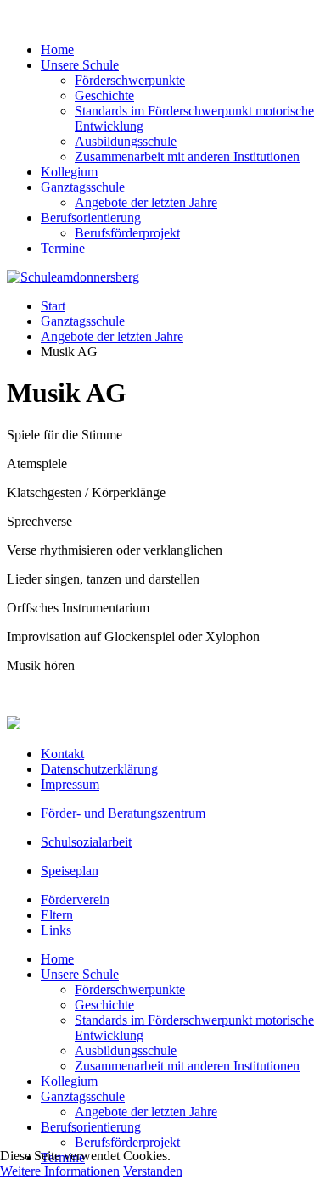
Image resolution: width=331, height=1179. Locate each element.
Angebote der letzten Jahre (146, 202)
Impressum (70, 784)
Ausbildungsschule (126, 141)
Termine (63, 248)
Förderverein (75, 899)
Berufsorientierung (91, 217)
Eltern (57, 915)
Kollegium (69, 172)
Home (57, 49)
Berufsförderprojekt (127, 233)
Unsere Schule (80, 65)
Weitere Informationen (60, 1171)
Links (56, 930)
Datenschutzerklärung (99, 769)
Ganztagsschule (83, 187)
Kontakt (62, 753)
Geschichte (104, 95)
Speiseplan (69, 870)
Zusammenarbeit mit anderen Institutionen (187, 156)
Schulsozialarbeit (86, 842)
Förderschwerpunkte (130, 80)
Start (53, 306)
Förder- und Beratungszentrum (123, 813)
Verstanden (152, 1171)
